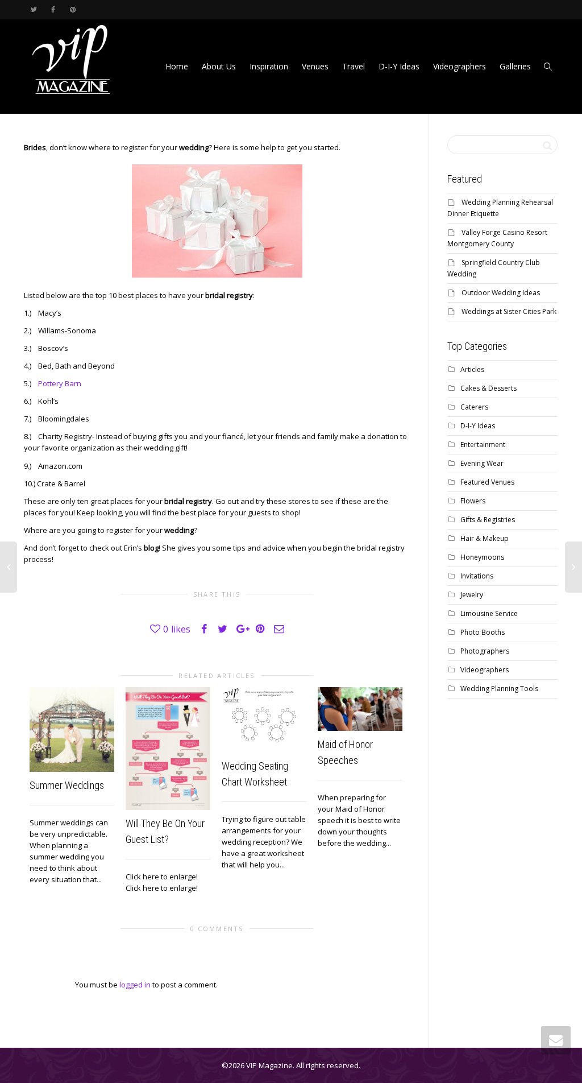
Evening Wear (482, 463)
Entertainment (482, 444)
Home (176, 66)
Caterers (474, 407)
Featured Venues (487, 482)
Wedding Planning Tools (499, 688)
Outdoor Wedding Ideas (501, 292)
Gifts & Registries (487, 519)
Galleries (515, 66)
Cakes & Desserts (488, 388)
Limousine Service (489, 613)
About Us (219, 66)
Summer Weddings (67, 785)
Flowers (472, 501)
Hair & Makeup (484, 538)
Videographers (459, 66)
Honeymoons (482, 557)
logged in (135, 984)
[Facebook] (53, 9)
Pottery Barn (58, 383)
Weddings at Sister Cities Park (509, 311)
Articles (472, 369)
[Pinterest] (72, 9)
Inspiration (269, 66)
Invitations (476, 576)
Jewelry (471, 595)
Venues (315, 66)
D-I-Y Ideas (399, 66)
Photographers (484, 651)
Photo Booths (482, 632)
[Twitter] (33, 9)
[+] (72, 729)
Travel (353, 66)
